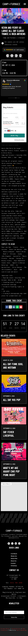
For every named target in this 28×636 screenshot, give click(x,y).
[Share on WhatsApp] (17, 306)
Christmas (14, 565)
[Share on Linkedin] (17, 55)
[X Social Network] (10, 306)
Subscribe (14, 617)
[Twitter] (12, 543)
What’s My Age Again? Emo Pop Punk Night (11, 471)
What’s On (14, 556)
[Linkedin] (13, 306)
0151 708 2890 (16, 583)
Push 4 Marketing (21, 630)
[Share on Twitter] (12, 55)
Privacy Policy (5, 628)
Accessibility (16, 628)
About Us (13, 561)
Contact (13, 563)
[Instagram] (19, 543)
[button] (25, 4)
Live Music (14, 553)
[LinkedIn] (16, 543)
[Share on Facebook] (8, 55)
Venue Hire (14, 558)
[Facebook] (9, 543)
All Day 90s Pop (11, 399)
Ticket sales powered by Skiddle (10, 145)
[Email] (20, 306)
